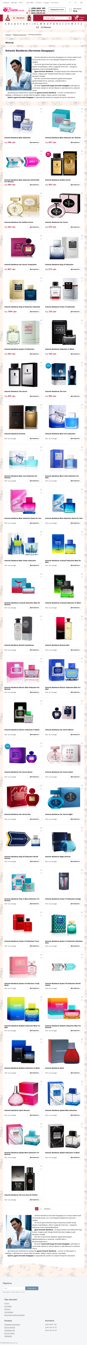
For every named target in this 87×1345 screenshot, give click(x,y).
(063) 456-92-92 (38, 13)
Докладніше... (35, 142)
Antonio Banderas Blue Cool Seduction (60, 434)
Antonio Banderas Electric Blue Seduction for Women (21, 688)
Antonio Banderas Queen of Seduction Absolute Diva (64, 942)
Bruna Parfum (9, 1327)
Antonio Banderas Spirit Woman (17, 1110)
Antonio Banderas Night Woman (58, 857)
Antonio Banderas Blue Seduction (17, 138)
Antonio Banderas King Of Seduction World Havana (21, 857)
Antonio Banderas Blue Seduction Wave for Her (22, 518)
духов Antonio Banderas (46, 93)
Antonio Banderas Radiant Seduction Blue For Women (63, 1026)
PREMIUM (8, 1336)
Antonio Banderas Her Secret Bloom (59, 730)
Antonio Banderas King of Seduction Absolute (22, 307)
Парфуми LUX (9, 1330)
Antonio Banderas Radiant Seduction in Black (22, 1068)
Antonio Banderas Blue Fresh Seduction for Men (62, 476)
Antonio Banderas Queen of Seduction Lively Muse (21, 984)
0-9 (37, 27)
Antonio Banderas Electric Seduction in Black (21, 730)
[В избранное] (41, 112)
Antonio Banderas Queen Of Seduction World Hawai (63, 984)
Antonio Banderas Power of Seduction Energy (63, 899)
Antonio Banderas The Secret (15, 391)
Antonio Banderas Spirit (54, 1068)
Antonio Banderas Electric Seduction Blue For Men (63, 688)
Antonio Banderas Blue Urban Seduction (20, 561)
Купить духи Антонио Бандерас (21, 97)
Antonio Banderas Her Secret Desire (18, 772)
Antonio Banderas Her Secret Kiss (17, 814)
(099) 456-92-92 (38, 10)
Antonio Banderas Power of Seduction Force (21, 941)
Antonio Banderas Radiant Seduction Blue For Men (22, 1026)
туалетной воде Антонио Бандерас (55, 85)
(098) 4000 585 (38, 8)
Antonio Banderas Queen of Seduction (19, 349)
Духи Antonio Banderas (43, 71)
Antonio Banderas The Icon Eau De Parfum (21, 1195)
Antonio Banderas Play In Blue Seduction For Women (21, 899)
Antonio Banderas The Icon (55, 391)
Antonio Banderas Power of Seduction (60, 307)
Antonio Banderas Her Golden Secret (18, 222)
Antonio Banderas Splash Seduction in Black (62, 1153)
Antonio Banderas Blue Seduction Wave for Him (64, 518)
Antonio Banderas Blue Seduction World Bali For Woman (21, 180)
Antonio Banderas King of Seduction (59, 265)
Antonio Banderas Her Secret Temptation (20, 265)
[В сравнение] (41, 109)
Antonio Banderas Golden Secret (58, 180)
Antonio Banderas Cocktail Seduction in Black (63, 603)
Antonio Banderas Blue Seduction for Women (63, 138)
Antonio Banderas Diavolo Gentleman (19, 645)
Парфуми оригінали (12, 1324)
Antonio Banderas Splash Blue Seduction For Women (21, 1153)
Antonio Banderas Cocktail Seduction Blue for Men (63, 561)
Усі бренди (46, 27)
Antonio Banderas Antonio (14, 434)
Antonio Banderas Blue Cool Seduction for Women (20, 476)
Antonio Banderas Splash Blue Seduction (61, 1110)
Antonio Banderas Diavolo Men (57, 645)
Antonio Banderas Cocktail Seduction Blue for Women (22, 603)
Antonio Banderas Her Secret (56, 222)
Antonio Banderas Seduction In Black (59, 349)
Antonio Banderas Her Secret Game (59, 772)
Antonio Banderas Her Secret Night (59, 814)
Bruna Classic (9, 1333)
